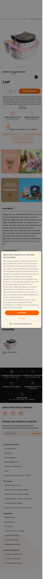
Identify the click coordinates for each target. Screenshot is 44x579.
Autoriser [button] (22, 313)
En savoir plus (28, 307)
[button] (21, 324)
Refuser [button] (22, 319)
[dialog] (21, 289)
